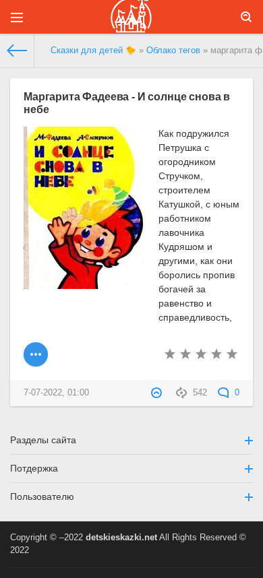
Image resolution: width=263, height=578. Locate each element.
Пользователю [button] (42, 496)
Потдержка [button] (34, 468)
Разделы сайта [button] (43, 440)
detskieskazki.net (121, 537)
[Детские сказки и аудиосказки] (131, 17)
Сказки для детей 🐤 (93, 50)
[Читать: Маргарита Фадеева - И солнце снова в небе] (36, 354)
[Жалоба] (158, 392)
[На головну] (17, 50)
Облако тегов (173, 50)
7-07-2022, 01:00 (56, 392)
